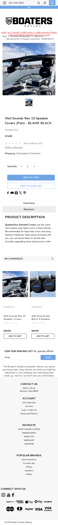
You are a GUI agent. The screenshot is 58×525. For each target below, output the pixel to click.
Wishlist (29, 406)
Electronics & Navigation (21, 36)
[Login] (45, 3)
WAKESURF (29, 440)
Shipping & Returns (29, 413)
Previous (4, 69)
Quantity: (12, 166)
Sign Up (33, 410)
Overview (29, 203)
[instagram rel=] (3, 495)
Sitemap (28, 522)
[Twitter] (20, 192)
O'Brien (29, 467)
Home (4, 36)
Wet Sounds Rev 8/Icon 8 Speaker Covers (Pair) (40, 318)
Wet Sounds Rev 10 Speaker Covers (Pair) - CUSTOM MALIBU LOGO (14, 318)
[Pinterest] (24, 192)
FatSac (29, 474)
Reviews (29, 209)
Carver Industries (29, 459)
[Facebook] (8, 192)
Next (53, 69)
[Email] (12, 192)
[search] (39, 3)
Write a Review (13, 147)
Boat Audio (39, 36)
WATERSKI (29, 444)
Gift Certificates (29, 402)
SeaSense (29, 470)
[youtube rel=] (9, 495)
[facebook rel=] (13, 495)
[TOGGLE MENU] (4, 2)
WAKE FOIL (29, 436)
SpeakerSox (9, 307)
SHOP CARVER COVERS (29, 429)
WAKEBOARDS (29, 433)
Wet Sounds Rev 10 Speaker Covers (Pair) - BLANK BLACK (30, 39)
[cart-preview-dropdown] (51, 2)
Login (23, 410)
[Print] (16, 192)
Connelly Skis (29, 463)
